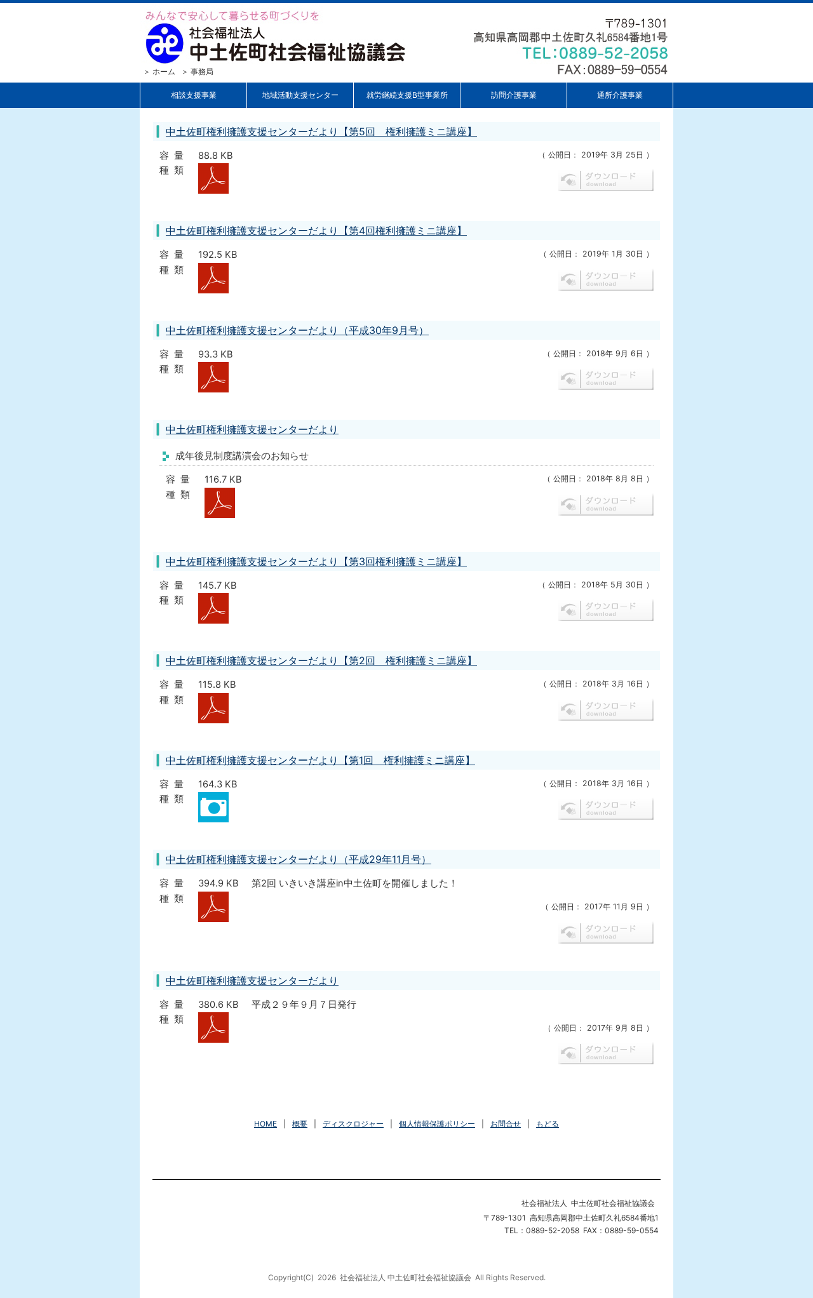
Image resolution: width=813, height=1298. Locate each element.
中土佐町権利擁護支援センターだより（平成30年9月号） (297, 330)
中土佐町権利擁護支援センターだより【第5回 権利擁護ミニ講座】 (321, 131)
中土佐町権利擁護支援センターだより (252, 429)
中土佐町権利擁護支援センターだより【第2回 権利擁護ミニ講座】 (321, 660)
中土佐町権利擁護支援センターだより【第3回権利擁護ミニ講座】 (316, 561)
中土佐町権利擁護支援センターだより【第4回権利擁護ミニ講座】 (316, 230)
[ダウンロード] (213, 170)
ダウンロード (606, 180)
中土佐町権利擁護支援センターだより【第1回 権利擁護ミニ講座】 (320, 760)
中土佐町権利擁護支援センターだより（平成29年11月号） (298, 859)
